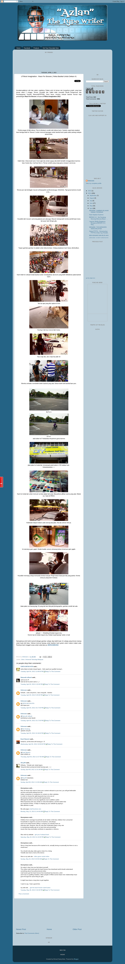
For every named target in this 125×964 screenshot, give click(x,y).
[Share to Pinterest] (51, 657)
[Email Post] (40, 657)
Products (36, 48)
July (91, 200)
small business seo (35, 809)
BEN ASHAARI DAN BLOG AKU (99, 235)
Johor (23, 659)
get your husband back (42, 834)
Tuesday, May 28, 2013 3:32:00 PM (32, 890)
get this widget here (90, 278)
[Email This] (44, 657)
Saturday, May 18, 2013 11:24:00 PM (32, 837)
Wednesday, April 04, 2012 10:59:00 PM (33, 744)
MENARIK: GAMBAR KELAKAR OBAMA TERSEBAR (99, 211)
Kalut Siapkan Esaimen (96, 214)
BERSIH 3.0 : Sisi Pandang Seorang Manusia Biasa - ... (98, 218)
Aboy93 (23, 762)
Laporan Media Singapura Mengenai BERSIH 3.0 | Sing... (97, 223)
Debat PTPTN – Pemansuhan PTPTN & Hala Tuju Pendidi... (99, 232)
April (91, 208)
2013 (90, 190)
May (91, 205)
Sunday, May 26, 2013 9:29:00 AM (31, 859)
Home (18, 48)
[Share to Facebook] (49, 657)
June (91, 203)
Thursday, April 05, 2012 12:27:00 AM (32, 757)
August (92, 198)
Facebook (27, 48)
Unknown (25, 657)
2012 (90, 193)
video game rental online (41, 856)
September (93, 195)
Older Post (77, 929)
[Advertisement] (48, 913)
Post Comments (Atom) (32, 933)
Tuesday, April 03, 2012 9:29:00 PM (32, 695)
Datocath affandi (26, 677)
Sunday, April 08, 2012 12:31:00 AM (32, 769)
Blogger (76, 959)
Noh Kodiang (26, 729)
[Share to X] (47, 657)
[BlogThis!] (45, 657)
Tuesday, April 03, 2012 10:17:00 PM (32, 708)
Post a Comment (24, 894)
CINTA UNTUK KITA (27, 666)
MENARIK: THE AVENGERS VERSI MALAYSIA (98, 227)
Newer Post (21, 929)
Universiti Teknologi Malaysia (34, 659)
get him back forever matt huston (40, 887)
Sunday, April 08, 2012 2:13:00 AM (31, 782)
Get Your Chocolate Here (51, 48)
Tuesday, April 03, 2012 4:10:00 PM (32, 684)
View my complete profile (93, 183)
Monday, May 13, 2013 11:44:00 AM (32, 811)
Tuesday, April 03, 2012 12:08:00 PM (32, 671)
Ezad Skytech (25, 739)
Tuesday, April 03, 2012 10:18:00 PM (32, 733)
